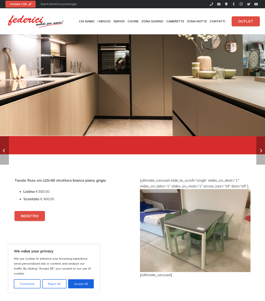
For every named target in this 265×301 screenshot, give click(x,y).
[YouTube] (256, 4)
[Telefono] (211, 4)
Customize (27, 284)
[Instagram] (241, 4)
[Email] (219, 4)
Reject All (54, 284)
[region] (53, 268)
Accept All (81, 284)
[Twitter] (248, 4)
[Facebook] (233, 4)
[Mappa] (226, 4)
